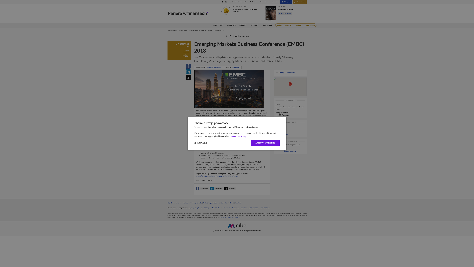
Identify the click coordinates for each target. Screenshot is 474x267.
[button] (200, 143)
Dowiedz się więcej (238, 136)
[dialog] (237, 133)
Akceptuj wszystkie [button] (265, 143)
